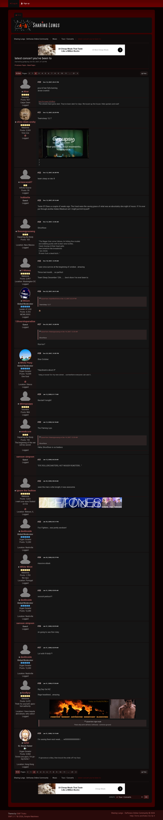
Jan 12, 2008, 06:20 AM (50, 459)
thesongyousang (26, 231)
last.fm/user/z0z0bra (47, 102)
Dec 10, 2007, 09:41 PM (51, 82)
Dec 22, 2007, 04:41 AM (51, 291)
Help (131, 816)
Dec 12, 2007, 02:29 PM (51, 112)
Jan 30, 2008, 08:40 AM (50, 481)
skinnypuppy (26, 403)
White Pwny (26, 362)
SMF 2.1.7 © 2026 (15, 816)
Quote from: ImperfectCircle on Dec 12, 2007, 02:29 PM (58, 299)
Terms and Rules (140, 816)
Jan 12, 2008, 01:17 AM (50, 394)
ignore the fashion (26, 490)
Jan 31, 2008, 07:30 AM (50, 683)
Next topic (31, 65)
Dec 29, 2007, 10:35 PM (51, 353)
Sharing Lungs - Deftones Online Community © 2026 (133, 813)
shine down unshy (26, 121)
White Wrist (26, 566)
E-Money (26, 270)
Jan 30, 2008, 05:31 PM (50, 522)
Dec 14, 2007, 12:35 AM (51, 222)
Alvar (26, 91)
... (70, 73)
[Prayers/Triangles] (25, 135)
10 (62, 73)
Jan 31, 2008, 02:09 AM (50, 626)
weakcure (26, 431)
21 (74, 73)
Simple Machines (31, 816)
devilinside (26, 531)
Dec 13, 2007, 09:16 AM (51, 200)
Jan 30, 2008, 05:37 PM (50, 557)
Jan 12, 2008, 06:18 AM (50, 422)
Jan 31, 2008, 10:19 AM (50, 733)
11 (66, 73)
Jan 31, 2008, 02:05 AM (50, 590)
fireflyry (26, 692)
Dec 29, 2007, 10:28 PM (51, 324)
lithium (26, 300)
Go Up (17, 772)
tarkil (26, 742)
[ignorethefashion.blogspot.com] (25, 509)
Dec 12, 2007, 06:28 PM (51, 172)
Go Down (18, 73)
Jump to (112, 797)
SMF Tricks (21, 813)
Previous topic (20, 65)
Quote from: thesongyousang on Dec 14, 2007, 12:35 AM (59, 332)
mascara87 (26, 182)
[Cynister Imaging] (25, 382)
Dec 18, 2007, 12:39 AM (51, 261)
